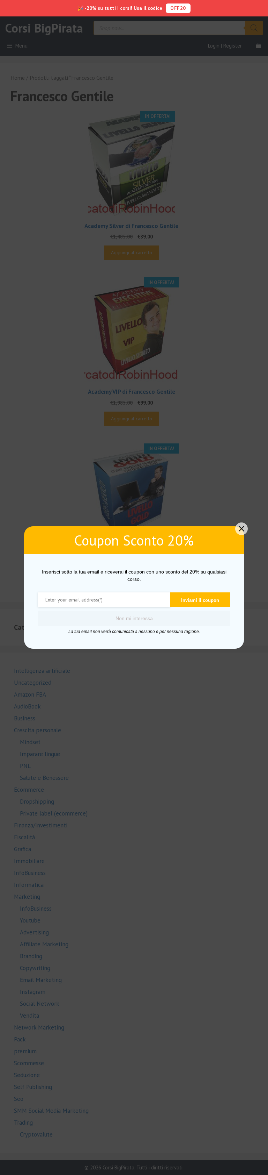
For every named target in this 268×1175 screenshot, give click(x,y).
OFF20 (178, 8)
